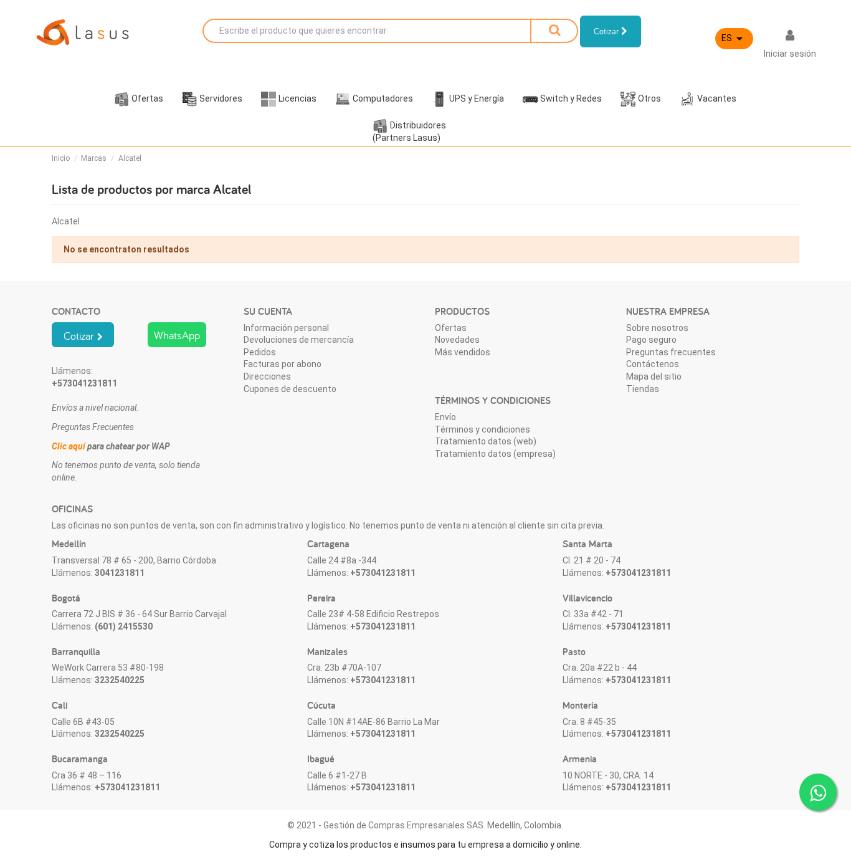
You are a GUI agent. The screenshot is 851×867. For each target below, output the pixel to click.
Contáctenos (652, 364)
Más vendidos (462, 352)
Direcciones (267, 376)
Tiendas (642, 389)
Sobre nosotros (657, 328)
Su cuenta (268, 311)
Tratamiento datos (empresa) (495, 454)
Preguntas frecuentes (671, 352)
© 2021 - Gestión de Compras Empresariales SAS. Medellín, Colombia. (425, 825)
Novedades (457, 340)
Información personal (286, 328)
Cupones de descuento (290, 389)
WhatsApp (177, 335)
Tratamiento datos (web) (485, 441)
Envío (445, 417)
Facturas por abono (282, 364)
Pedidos (260, 352)
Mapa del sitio (654, 376)
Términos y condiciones (482, 429)
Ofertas (451, 328)
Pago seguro (651, 340)
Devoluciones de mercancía (299, 340)
